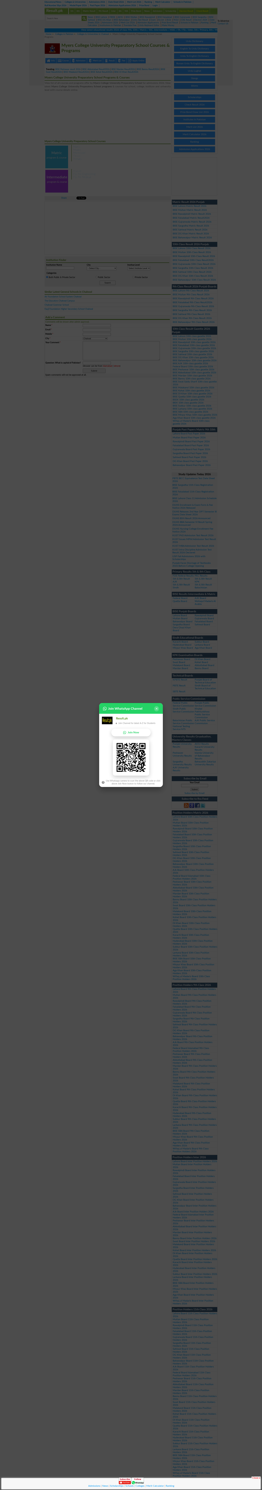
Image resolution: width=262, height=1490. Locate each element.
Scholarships (117, 1486)
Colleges (140, 1486)
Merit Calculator (155, 1486)
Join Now (133, 732)
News (105, 1486)
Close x (256, 1478)
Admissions (94, 1486)
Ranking (170, 1486)
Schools (129, 1486)
